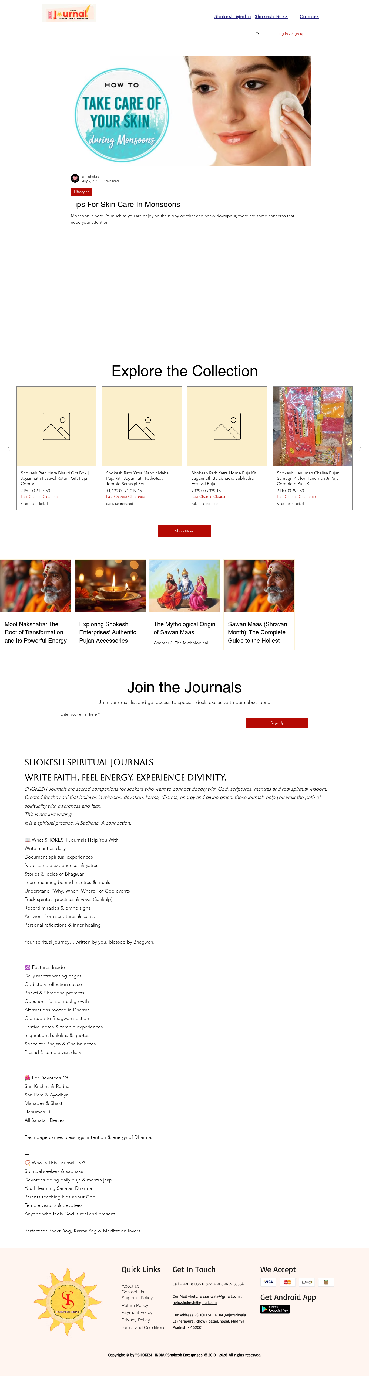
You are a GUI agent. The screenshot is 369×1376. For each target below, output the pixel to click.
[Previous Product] (8, 448)
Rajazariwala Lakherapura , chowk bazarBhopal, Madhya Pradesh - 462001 (209, 1321)
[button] (257, 34)
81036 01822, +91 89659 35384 (217, 1283)
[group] (184, 448)
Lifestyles (81, 191)
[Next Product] (360, 448)
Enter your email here (79, 714)
